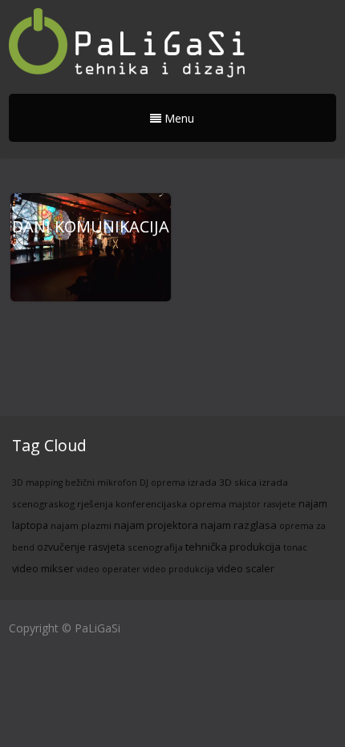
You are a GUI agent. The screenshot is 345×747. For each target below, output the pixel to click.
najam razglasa (239, 525)
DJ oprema (162, 482)
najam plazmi (81, 525)
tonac (295, 547)
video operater (108, 569)
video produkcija (178, 569)
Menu (177, 118)
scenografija (155, 547)
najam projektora (156, 525)
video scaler (245, 568)
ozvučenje (61, 547)
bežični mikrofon (101, 482)
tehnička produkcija (233, 546)
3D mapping (37, 482)
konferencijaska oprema (171, 504)
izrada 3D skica (222, 482)
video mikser (43, 568)
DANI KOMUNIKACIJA (90, 226)
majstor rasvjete (262, 504)
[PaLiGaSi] (129, 44)
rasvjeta (106, 547)
